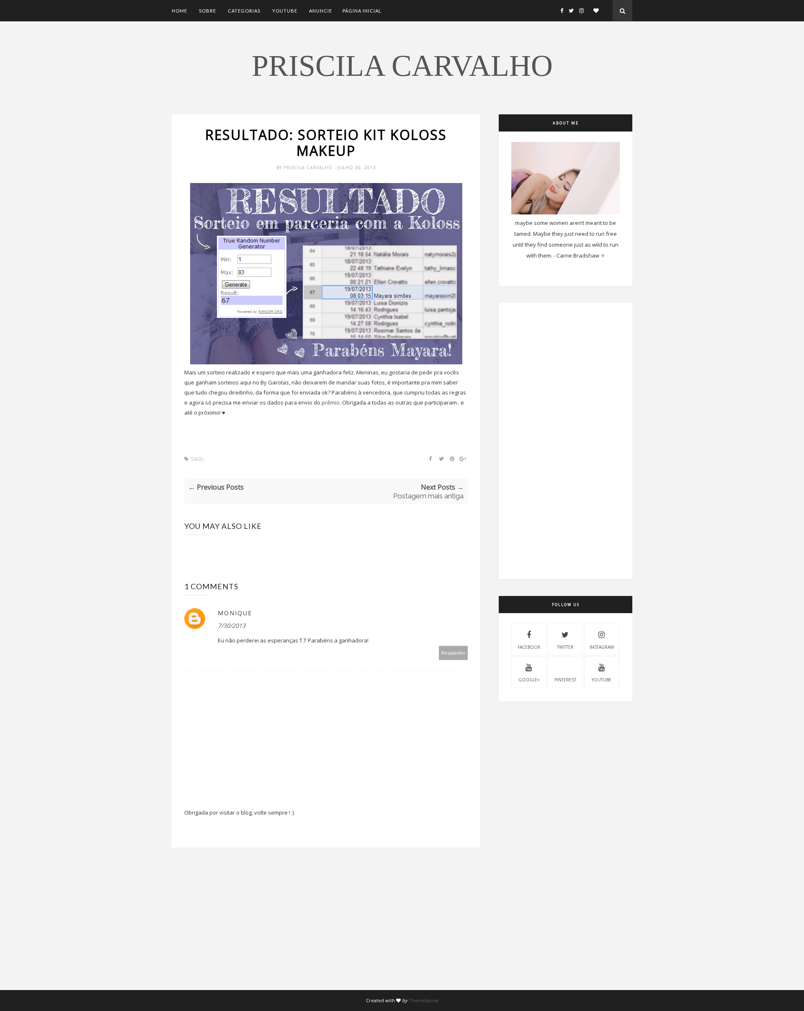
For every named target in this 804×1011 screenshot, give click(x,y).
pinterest (565, 680)
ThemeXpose (423, 1000)
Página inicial (362, 10)
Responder (453, 652)
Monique (235, 613)
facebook (529, 647)
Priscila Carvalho (402, 66)
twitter (565, 647)
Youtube (284, 10)
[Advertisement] (326, 931)
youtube (601, 680)
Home (179, 10)
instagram (602, 647)
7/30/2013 (231, 625)
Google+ (528, 680)
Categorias (244, 10)
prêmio (331, 402)
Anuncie (320, 10)
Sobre (207, 10)
